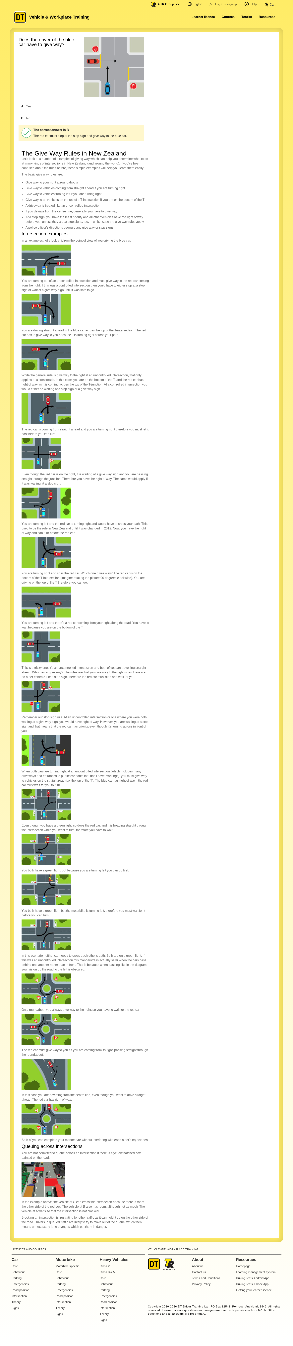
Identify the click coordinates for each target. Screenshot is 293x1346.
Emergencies (20, 1284)
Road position (20, 1290)
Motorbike (65, 1259)
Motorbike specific (67, 1266)
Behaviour (18, 1272)
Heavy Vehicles (114, 1259)
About (197, 1259)
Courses (228, 17)
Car (15, 1259)
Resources (267, 17)
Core (15, 1266)
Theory (16, 1302)
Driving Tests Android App (252, 1278)
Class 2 (105, 1266)
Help (253, 4)
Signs (15, 1308)
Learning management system (256, 1272)
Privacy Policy (201, 1284)
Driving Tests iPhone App (252, 1284)
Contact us (199, 1272)
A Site (169, 4)
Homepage (243, 1266)
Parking (17, 1278)
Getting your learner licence (254, 1290)
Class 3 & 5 (107, 1272)
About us (198, 1266)
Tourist (246, 17)
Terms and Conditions (206, 1278)
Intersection (19, 1296)
